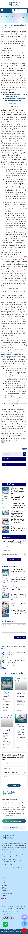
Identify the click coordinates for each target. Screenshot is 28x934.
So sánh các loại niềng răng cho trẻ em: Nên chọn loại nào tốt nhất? (17, 497)
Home (2, 17)
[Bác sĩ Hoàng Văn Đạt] (3, 441)
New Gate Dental (6, 60)
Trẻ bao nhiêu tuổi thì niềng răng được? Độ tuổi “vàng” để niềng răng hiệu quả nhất (20, 728)
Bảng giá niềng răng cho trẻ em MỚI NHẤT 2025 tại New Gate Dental (18, 528)
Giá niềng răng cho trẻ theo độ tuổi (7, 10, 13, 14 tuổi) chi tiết (17, 520)
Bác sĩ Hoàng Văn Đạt (13, 441)
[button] (2, 9)
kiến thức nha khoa (11, 433)
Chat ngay (15, 827)
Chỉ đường (11, 657)
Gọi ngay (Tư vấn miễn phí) (15, 821)
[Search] (24, 454)
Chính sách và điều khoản (6, 931)
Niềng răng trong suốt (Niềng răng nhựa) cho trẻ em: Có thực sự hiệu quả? (18, 571)
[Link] (5, 924)
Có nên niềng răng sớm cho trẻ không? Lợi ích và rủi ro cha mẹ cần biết (18, 505)
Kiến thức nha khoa (11, 17)
